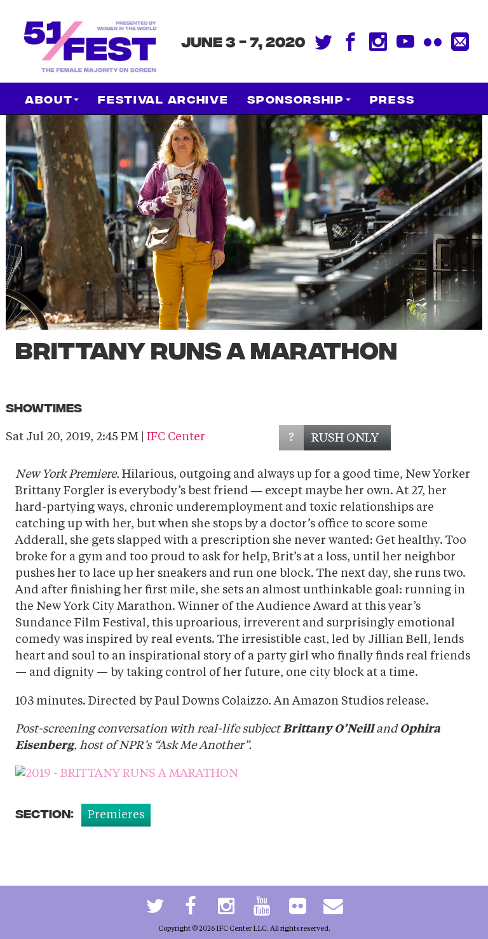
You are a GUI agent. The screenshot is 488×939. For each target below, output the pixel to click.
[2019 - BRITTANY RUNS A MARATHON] (126, 774)
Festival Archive (163, 98)
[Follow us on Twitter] (155, 907)
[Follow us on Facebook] (191, 907)
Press (392, 98)
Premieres (116, 815)
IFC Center (176, 437)
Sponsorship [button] (295, 98)
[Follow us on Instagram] (226, 907)
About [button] (48, 98)
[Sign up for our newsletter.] (333, 907)
